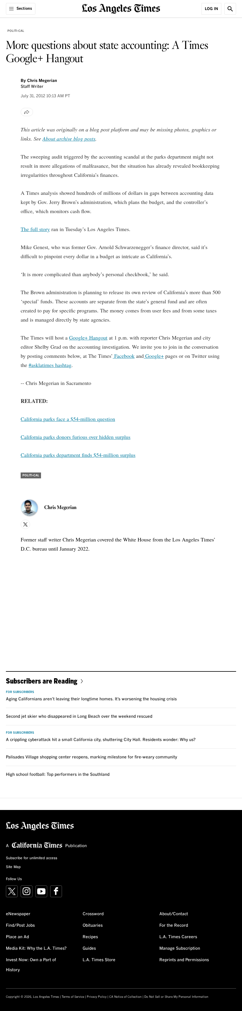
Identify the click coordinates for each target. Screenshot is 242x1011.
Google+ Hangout (88, 337)
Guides (89, 948)
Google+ (154, 355)
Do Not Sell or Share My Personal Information (176, 996)
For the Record (173, 925)
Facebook (124, 355)
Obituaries (93, 925)
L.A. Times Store (99, 960)
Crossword (93, 914)
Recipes (90, 937)
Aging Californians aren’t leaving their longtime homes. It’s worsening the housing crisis (91, 699)
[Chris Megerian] (29, 508)
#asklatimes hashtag (50, 364)
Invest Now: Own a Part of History (31, 965)
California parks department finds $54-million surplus (78, 454)
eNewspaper (18, 914)
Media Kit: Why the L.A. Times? (36, 948)
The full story (35, 229)
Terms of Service (73, 996)
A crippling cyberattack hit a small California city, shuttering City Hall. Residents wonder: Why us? (101, 740)
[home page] (121, 8)
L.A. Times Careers (178, 937)
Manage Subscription (179, 948)
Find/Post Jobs (20, 925)
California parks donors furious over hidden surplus (75, 436)
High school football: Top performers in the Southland (57, 775)
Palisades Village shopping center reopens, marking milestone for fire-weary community (91, 757)
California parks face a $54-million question (68, 418)
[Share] (27, 112)
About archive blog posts (68, 138)
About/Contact (173, 914)
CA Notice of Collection (125, 996)
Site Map (13, 867)
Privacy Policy (97, 996)
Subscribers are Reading (41, 680)
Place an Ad (17, 937)
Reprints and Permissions (184, 960)
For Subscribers (20, 692)
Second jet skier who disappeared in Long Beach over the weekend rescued (79, 716)
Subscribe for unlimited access (31, 858)
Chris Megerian (42, 81)
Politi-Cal (15, 30)
